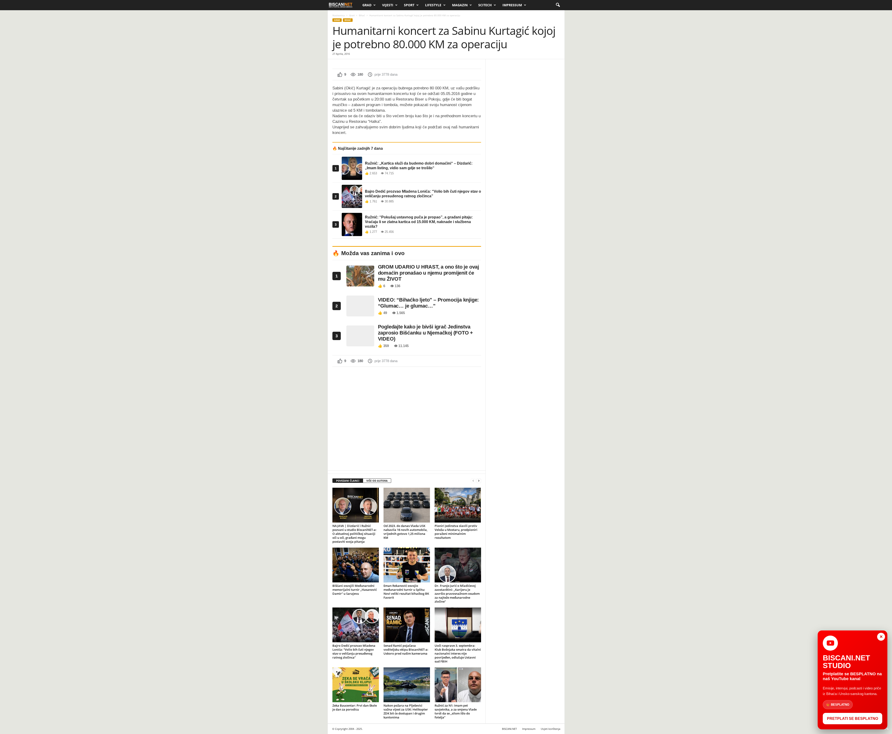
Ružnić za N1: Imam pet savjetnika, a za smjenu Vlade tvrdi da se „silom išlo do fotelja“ (456, 711)
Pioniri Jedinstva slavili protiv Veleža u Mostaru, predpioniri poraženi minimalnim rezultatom (456, 532)
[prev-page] (473, 480)
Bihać (362, 15)
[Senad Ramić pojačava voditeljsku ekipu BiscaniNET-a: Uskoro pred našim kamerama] (407, 624)
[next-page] (478, 480)
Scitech (485, 5)
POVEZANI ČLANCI (347, 480)
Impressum (512, 5)
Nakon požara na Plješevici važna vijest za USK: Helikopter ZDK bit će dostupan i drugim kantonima (406, 711)
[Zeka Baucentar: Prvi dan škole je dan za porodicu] (355, 684)
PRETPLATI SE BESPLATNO (852, 719)
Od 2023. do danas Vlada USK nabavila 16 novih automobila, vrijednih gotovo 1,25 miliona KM (405, 532)
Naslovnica (338, 15)
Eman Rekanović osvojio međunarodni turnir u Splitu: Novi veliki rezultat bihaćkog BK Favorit (406, 592)
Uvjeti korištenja (550, 729)
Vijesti (387, 5)
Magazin (460, 5)
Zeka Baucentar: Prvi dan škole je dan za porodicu (354, 707)
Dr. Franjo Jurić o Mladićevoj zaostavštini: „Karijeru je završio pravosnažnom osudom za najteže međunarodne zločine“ (457, 594)
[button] (558, 5)
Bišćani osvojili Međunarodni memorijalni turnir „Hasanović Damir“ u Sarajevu (354, 590)
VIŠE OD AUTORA (377, 480)
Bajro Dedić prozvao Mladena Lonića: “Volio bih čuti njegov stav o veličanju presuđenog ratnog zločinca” (353, 651)
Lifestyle (433, 5)
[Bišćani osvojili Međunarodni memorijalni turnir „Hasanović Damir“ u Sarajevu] (355, 565)
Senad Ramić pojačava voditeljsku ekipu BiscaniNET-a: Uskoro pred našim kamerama (406, 649)
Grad (366, 5)
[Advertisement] (406, 418)
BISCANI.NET (509, 729)
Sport (409, 5)
